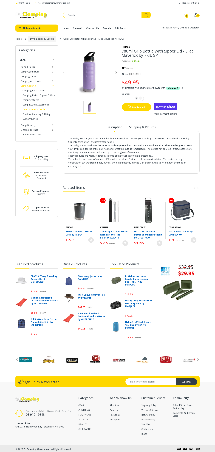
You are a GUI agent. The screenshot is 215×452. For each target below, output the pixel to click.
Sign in (196, 2)
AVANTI (104, 227)
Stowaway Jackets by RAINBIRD (90, 277)
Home (18, 38)
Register (186, 2)
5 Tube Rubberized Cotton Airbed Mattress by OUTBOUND (44, 300)
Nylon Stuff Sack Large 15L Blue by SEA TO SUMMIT (138, 325)
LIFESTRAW (139, 227)
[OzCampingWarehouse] (36, 15)
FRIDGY (126, 46)
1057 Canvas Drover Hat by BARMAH (91, 296)
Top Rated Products (124, 264)
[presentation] (194, 188)
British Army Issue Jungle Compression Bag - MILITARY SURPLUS (136, 280)
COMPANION (175, 227)
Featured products (29, 264)
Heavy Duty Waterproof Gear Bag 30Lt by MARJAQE (138, 303)
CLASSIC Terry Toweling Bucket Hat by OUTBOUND (44, 279)
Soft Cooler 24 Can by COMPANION (181, 233)
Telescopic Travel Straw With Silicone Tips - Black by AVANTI (113, 234)
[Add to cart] (91, 240)
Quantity (126, 93)
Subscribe (187, 381)
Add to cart (138, 106)
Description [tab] (114, 127)
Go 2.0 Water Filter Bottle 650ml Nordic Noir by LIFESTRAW (148, 234)
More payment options (165, 113)
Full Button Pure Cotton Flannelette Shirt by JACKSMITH (44, 322)
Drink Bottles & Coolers (42, 38)
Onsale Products (75, 264)
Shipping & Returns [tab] (142, 127)
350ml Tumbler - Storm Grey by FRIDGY (79, 233)
